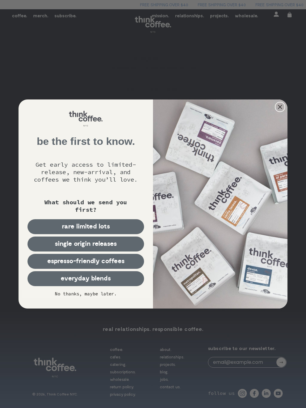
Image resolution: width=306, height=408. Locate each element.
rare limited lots (86, 227)
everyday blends (86, 278)
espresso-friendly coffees (86, 261)
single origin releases (86, 244)
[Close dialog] (280, 106)
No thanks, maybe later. (86, 294)
